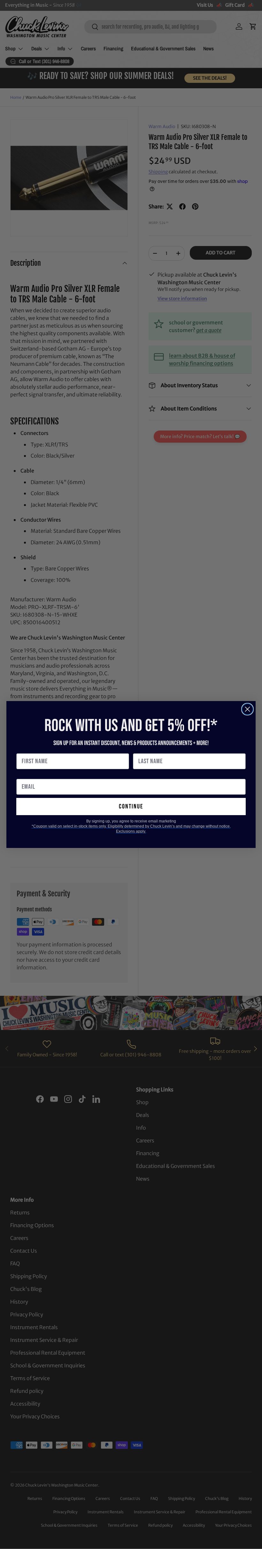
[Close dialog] (247, 709)
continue (131, 806)
